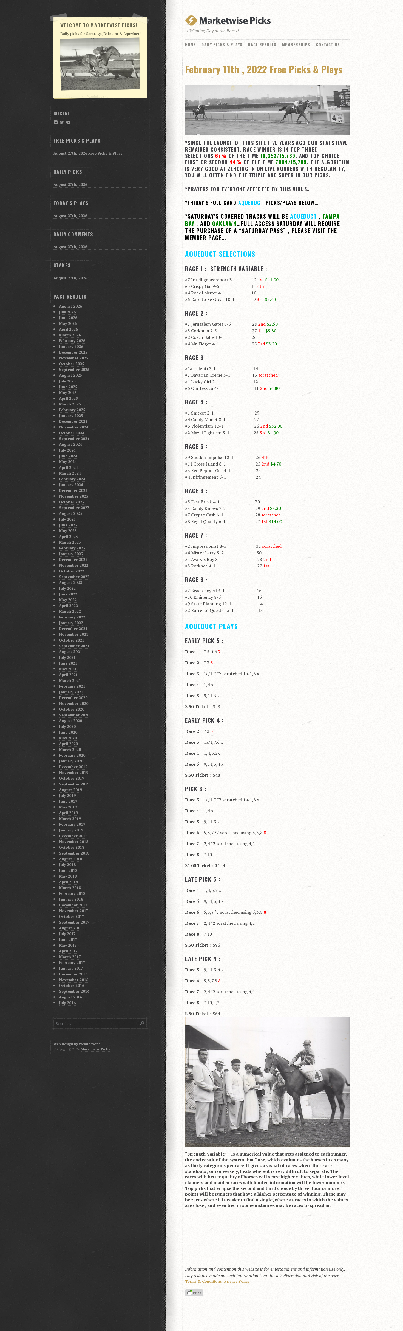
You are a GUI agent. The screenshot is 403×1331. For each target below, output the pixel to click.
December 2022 (73, 559)
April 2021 (68, 674)
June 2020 (68, 732)
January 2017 (71, 968)
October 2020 (71, 709)
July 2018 (67, 864)
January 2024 (71, 484)
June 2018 (68, 870)
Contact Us (328, 44)
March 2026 (70, 334)
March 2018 (70, 887)
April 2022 (68, 605)
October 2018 (71, 847)
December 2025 (73, 352)
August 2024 (70, 444)
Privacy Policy (236, 1281)
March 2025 (70, 404)
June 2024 (68, 455)
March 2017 (70, 956)
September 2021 (74, 645)
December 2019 (73, 766)
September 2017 (74, 922)
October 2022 (71, 571)
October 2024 (71, 432)
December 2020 (73, 697)
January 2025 (71, 415)
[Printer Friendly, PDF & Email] (195, 1293)
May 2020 (68, 737)
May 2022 (68, 599)
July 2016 (67, 1002)
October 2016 (71, 985)
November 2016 (73, 979)
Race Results (262, 44)
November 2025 (73, 358)
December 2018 (73, 835)
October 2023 (71, 501)
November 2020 (73, 703)
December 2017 (73, 904)
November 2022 (73, 565)
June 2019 (68, 801)
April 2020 (68, 743)
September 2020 (74, 714)
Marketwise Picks (95, 1049)
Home (190, 44)
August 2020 (70, 720)
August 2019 (70, 789)
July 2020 (67, 726)
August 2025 (70, 375)
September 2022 (74, 576)
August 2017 (70, 927)
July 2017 (67, 933)
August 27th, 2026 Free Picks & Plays (87, 153)
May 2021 (68, 668)
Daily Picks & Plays (222, 44)
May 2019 (68, 807)
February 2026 (72, 340)
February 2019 (72, 824)
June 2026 (68, 317)
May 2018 (68, 876)
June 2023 (68, 524)
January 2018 (71, 899)
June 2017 (68, 939)
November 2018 (73, 841)
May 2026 (68, 323)
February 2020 (72, 755)
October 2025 (71, 363)
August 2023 (70, 513)
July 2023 (67, 519)
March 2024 (70, 473)
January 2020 (71, 761)
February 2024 (72, 478)
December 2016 (73, 974)
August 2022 (70, 582)
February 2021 (72, 686)
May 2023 (68, 530)
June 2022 (68, 594)
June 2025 (68, 386)
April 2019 (68, 812)
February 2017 (72, 962)
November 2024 (73, 427)
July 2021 (67, 657)
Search (142, 1023)
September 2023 (74, 507)
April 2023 (68, 536)
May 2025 (68, 392)
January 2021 (71, 691)
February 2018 (72, 893)
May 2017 (68, 945)
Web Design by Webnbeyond (77, 1043)
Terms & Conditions (203, 1281)
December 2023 (73, 490)
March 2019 (70, 818)
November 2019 (73, 772)
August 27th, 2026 (70, 184)
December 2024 (73, 421)
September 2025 (74, 369)
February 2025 (72, 409)
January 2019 (71, 830)
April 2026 (68, 329)
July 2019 (67, 795)
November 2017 (73, 910)
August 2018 (70, 858)
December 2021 (73, 628)
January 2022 (71, 622)
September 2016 (74, 991)
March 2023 (70, 542)
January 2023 (71, 553)
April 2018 (68, 881)
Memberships (296, 44)
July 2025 (67, 381)
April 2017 (68, 950)
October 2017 (71, 916)
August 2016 (70, 997)
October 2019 (71, 778)
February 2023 (72, 547)
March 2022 (70, 611)
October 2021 (71, 640)
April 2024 (68, 467)
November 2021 (73, 634)
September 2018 (74, 853)
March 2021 (70, 680)
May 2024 (68, 461)
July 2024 (67, 450)
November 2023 (73, 496)
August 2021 (70, 651)
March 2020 (70, 749)
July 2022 (67, 588)
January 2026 (71, 346)
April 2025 (68, 398)
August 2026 (70, 306)
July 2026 (67, 311)
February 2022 (72, 617)
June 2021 (68, 663)
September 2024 (74, 438)
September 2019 (74, 784)
